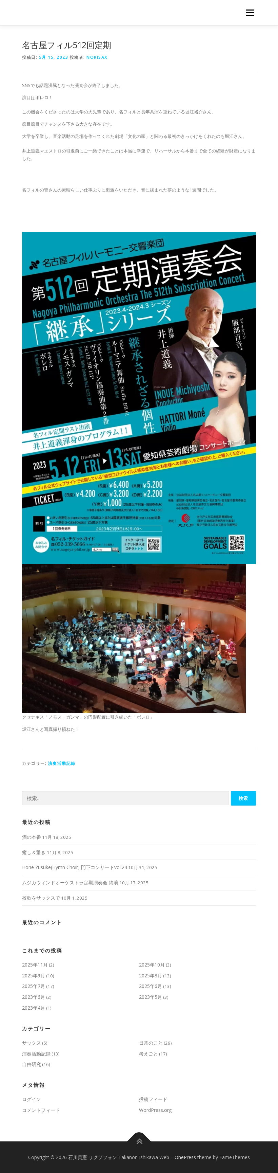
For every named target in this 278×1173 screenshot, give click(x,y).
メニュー (250, 13)
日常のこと (151, 1043)
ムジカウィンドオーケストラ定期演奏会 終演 (70, 882)
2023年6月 (33, 997)
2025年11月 (35, 964)
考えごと (148, 1053)
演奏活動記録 (62, 763)
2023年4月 (33, 1008)
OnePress (185, 1157)
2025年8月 (150, 975)
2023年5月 (150, 997)
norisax (96, 57)
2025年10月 (152, 964)
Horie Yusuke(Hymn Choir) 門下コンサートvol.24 (74, 867)
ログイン (31, 1099)
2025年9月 (33, 975)
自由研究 (31, 1064)
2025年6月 (150, 986)
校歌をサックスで (41, 898)
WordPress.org (155, 1110)
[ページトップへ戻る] (139, 1141)
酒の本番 (31, 837)
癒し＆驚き (34, 852)
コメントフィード (41, 1110)
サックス (31, 1043)
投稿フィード (153, 1099)
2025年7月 (33, 986)
